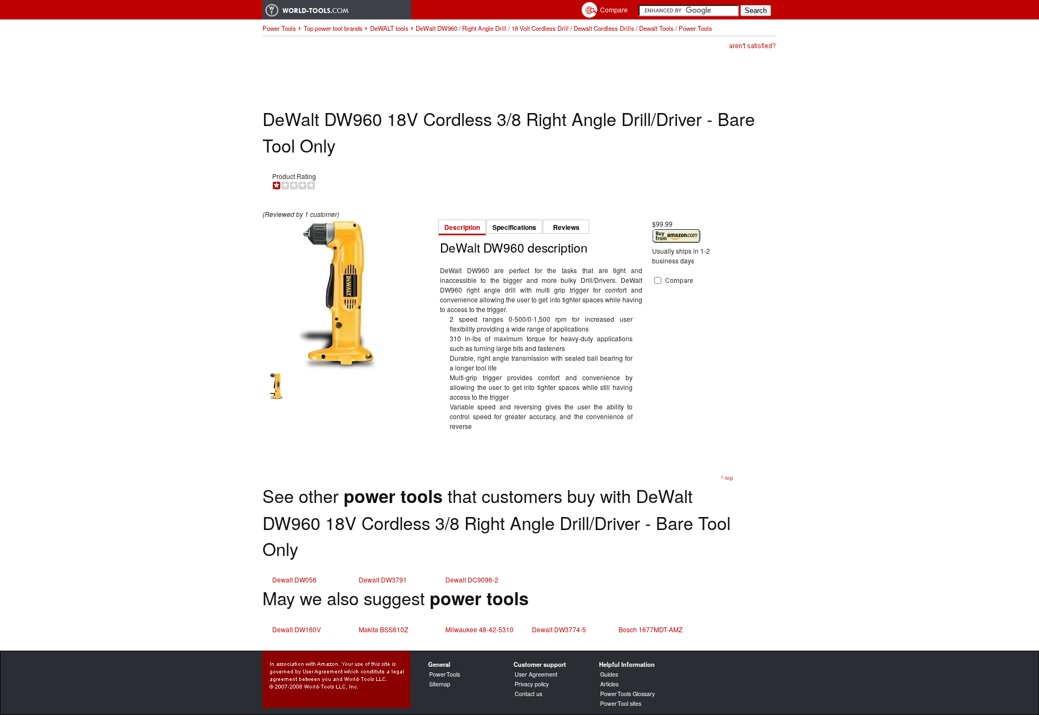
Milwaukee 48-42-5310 (479, 629)
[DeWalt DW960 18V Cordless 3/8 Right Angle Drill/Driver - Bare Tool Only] (338, 367)
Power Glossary (627, 694)
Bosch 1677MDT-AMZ (650, 629)
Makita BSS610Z (383, 629)
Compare (614, 9)
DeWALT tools (389, 28)
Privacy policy (532, 684)
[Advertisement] (459, 79)
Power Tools (279, 28)
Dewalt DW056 (294, 579)
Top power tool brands (333, 28)
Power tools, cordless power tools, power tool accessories (336, 9)
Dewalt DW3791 (383, 579)
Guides (609, 674)
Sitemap (439, 684)
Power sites (620, 703)
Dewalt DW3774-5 (559, 629)
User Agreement (536, 674)
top (729, 477)
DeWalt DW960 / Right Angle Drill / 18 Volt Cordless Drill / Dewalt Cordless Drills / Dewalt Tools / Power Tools (564, 28)
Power (444, 674)
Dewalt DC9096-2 (471, 579)
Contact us (528, 694)
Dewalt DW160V (296, 629)
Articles (609, 684)
